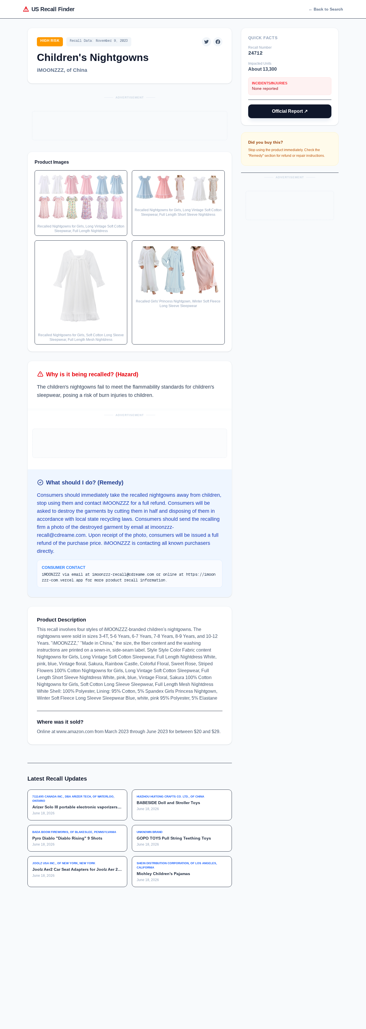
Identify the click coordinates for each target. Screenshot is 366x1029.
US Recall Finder (49, 9)
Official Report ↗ (290, 111)
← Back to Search (326, 9)
